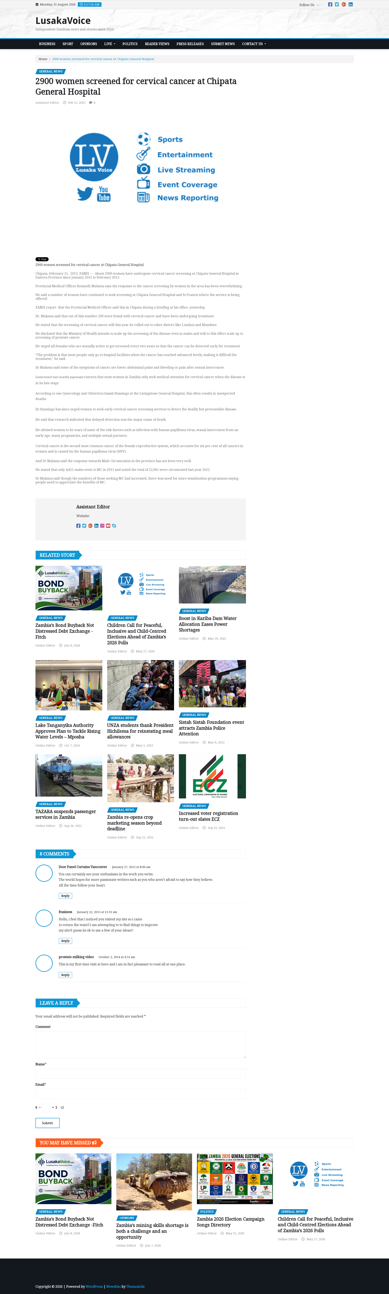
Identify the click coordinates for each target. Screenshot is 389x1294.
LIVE (108, 44)
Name (40, 1064)
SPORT (68, 44)
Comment (42, 1027)
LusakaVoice (63, 20)
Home (43, 59)
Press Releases (190, 44)
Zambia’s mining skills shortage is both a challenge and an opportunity (152, 1231)
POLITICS (130, 44)
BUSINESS (47, 44)
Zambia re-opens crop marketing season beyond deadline (134, 823)
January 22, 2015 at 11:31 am (97, 912)
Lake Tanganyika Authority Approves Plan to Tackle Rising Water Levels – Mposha (67, 731)
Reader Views (157, 44)
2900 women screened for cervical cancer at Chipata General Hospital (103, 59)
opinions (88, 44)
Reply (65, 896)
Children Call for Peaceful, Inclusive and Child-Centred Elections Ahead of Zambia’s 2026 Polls (315, 1225)
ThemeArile (135, 1287)
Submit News (223, 44)
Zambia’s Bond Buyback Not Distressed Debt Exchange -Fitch (64, 631)
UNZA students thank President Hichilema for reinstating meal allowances (140, 731)
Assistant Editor (47, 102)
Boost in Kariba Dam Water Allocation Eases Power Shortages (208, 624)
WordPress (94, 1287)
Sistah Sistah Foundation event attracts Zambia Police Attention (211, 728)
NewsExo (113, 1287)
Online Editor (45, 645)
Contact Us (253, 44)
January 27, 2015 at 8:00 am (131, 867)
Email (40, 1084)
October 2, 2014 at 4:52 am (117, 957)
